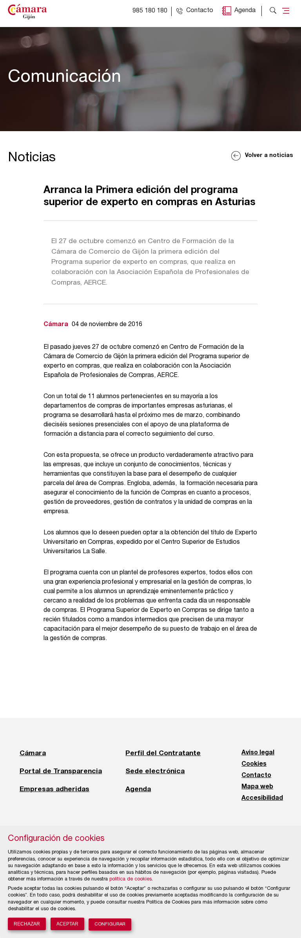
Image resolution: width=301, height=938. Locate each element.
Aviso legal (257, 753)
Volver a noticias (269, 155)
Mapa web (257, 787)
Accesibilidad (262, 798)
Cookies (254, 764)
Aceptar (67, 924)
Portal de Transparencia (61, 770)
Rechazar (27, 924)
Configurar (109, 924)
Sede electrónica (155, 770)
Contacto (256, 775)
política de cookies (130, 879)
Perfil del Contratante (163, 752)
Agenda (245, 11)
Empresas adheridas (54, 788)
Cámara (33, 752)
